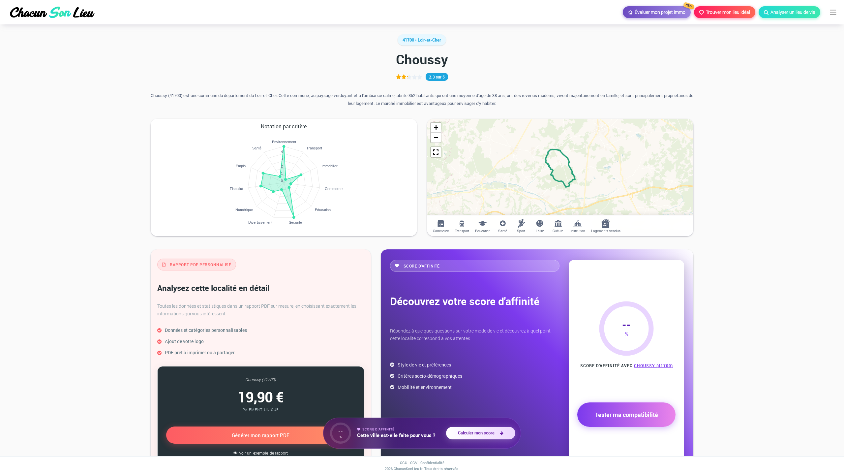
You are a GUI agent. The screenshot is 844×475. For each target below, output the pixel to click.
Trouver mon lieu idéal (727, 12)
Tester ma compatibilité (626, 415)
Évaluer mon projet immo (662, 10)
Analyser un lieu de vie (792, 12)
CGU (403, 462)
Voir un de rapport (263, 453)
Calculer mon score (477, 433)
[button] (436, 128)
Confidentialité (432, 462)
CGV (413, 462)
